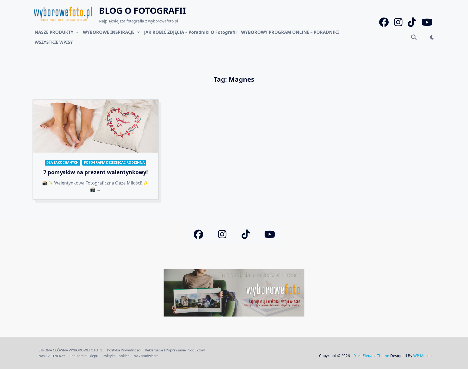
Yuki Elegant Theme (371, 355)
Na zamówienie (146, 355)
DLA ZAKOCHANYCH (62, 162)
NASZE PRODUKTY (54, 32)
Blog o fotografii (142, 10)
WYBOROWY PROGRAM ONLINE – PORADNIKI (290, 32)
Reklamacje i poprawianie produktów (175, 350)
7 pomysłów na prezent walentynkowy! (95, 172)
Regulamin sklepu (83, 355)
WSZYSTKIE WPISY (54, 42)
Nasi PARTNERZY (51, 355)
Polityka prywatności (124, 350)
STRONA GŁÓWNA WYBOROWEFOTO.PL (70, 350)
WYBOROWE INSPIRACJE (109, 32)
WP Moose (422, 355)
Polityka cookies (116, 355)
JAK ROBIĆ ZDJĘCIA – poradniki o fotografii (190, 32)
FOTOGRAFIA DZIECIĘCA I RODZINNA (114, 162)
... (98, 189)
